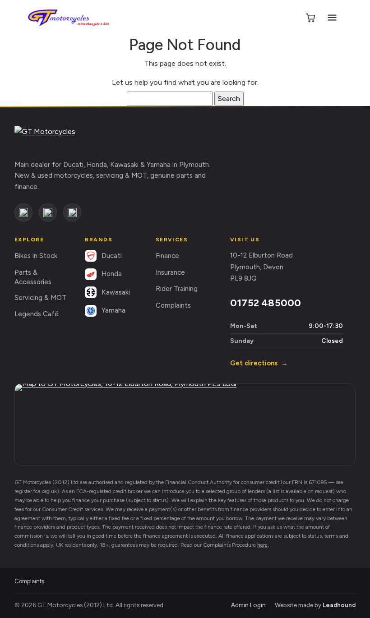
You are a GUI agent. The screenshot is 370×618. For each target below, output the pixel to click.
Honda (112, 274)
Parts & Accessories (32, 277)
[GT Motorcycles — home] (68, 17)
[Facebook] (23, 212)
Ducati (112, 256)
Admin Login (248, 605)
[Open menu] (332, 18)
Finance (167, 256)
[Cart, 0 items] (310, 18)
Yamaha (113, 310)
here (262, 545)
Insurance (170, 272)
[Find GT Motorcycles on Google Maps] (185, 424)
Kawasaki (116, 292)
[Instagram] (48, 212)
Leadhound (339, 605)
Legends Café (36, 314)
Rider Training (177, 289)
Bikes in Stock (35, 256)
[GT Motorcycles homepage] (57, 138)
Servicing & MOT (40, 298)
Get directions (259, 363)
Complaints (173, 305)
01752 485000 (265, 303)
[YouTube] (72, 212)
